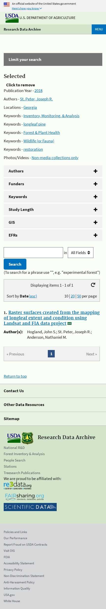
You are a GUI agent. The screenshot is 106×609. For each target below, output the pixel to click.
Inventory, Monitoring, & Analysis (51, 115)
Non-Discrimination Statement (24, 576)
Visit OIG (9, 551)
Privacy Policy (13, 570)
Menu (99, 29)
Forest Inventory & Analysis (24, 453)
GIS (12, 222)
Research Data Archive (22, 29)
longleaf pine (34, 124)
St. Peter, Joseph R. (36, 99)
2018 (38, 90)
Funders (16, 183)
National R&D (14, 447)
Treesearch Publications (22, 472)
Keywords (18, 196)
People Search (14, 460)
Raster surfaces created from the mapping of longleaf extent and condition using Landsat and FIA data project (52, 318)
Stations (10, 466)
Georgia (30, 107)
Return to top (15, 376)
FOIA (7, 557)
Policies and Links (15, 532)
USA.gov (9, 595)
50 (79, 296)
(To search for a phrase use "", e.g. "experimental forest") (52, 272)
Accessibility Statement (19, 563)
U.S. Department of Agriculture (47, 17)
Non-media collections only (55, 157)
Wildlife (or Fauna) (38, 141)
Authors (16, 171)
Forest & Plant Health (41, 132)
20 (73, 296)
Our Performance (15, 538)
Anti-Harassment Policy (19, 582)
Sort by (22, 296)
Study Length (21, 209)
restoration (33, 149)
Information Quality (17, 588)
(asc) (33, 296)
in (66, 252)
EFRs (13, 235)
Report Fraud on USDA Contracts (25, 544)
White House (12, 601)
